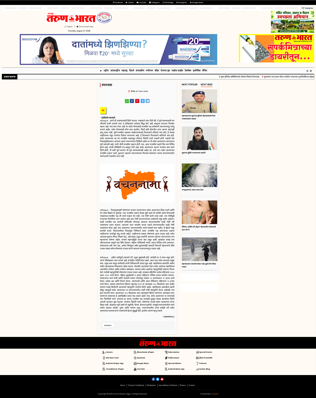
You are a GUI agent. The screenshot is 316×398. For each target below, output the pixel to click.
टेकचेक (188, 71)
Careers (109, 352)
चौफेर (204, 71)
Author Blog (204, 369)
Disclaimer (151, 385)
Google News (197, 2)
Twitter (130, 2)
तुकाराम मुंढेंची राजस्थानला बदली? (194, 153)
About (122, 385)
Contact (191, 385)
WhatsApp (168, 2)
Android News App (176, 369)
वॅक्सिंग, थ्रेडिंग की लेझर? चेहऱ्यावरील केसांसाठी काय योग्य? (199, 228)
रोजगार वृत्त (165, 71)
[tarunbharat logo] (158, 342)
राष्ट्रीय (106, 71)
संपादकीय (140, 71)
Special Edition (174, 363)
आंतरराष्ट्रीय (115, 71)
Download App (85, 26)
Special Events (205, 352)
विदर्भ (131, 71)
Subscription (173, 352)
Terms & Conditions (136, 385)
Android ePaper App (114, 363)
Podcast (203, 363)
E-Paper (69, 26)
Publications (173, 358)
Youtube (142, 2)
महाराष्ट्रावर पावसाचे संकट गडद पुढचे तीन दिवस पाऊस (199, 265)
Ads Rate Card (112, 358)
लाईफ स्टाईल (177, 71)
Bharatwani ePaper (145, 352)
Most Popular (189, 84)
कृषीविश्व (196, 71)
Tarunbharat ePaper (115, 369)
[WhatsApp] (127, 101)
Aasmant (141, 358)
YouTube (141, 369)
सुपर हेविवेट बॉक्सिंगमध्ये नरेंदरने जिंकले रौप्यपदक (230, 76)
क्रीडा (157, 71)
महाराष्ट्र (125, 71)
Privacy (183, 385)
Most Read (206, 84)
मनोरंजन (149, 71)
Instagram (182, 2)
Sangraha (214, 394)
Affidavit (108, 325)
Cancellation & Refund (167, 385)
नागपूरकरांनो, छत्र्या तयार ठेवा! (192, 190)
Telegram (155, 2)
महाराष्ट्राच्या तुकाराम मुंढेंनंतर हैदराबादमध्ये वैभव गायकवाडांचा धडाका (198, 117)
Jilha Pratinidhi (205, 358)
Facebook (118, 2)
